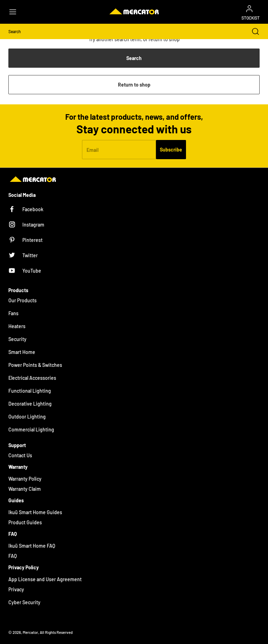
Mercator (30, 632)
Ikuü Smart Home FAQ (31, 546)
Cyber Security (24, 602)
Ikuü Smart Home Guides (35, 512)
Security (17, 339)
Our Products (22, 300)
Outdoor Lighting (27, 417)
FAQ (12, 556)
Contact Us (20, 455)
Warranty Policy (25, 479)
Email (92, 150)
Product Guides (25, 522)
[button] (16, 12)
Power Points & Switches (35, 365)
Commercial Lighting (31, 429)
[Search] (252, 31)
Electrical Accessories (32, 378)
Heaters (16, 326)
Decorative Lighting (30, 404)
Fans (13, 313)
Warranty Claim (24, 489)
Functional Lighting (29, 391)
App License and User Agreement (45, 579)
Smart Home (21, 352)
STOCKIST (250, 17)
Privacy (16, 589)
